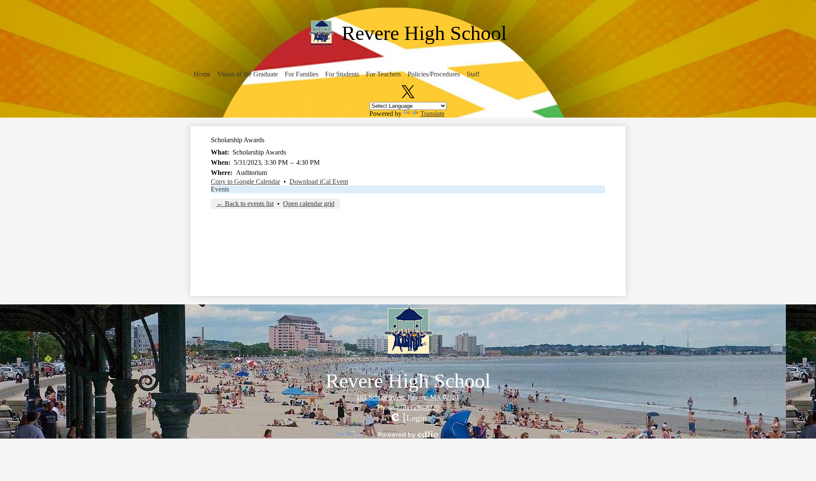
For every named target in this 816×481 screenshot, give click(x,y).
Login (408, 418)
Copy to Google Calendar (245, 181)
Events (220, 189)
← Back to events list (245, 203)
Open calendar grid (308, 203)
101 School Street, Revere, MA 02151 (408, 397)
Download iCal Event (318, 181)
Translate (432, 113)
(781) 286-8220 (418, 407)
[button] (202, 74)
